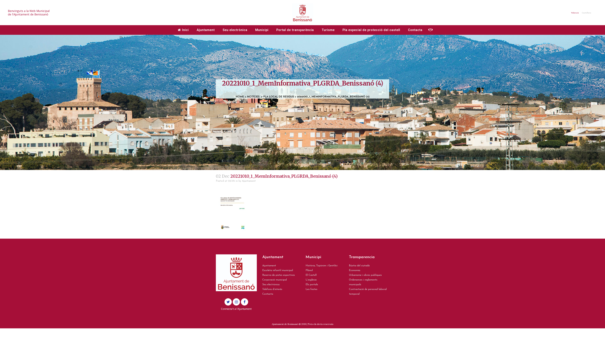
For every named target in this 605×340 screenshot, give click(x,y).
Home (240, 97)
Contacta (267, 294)
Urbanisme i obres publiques (365, 275)
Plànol (309, 270)
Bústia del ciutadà (359, 265)
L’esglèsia (311, 280)
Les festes (311, 289)
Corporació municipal (274, 280)
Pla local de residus (278, 97)
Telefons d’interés (272, 289)
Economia (354, 270)
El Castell (311, 275)
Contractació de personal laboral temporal (368, 291)
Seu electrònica (270, 284)
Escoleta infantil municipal (277, 270)
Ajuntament (249, 181)
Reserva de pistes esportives (278, 275)
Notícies (253, 97)
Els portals (312, 284)
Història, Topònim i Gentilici (321, 265)
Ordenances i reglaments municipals (363, 282)
